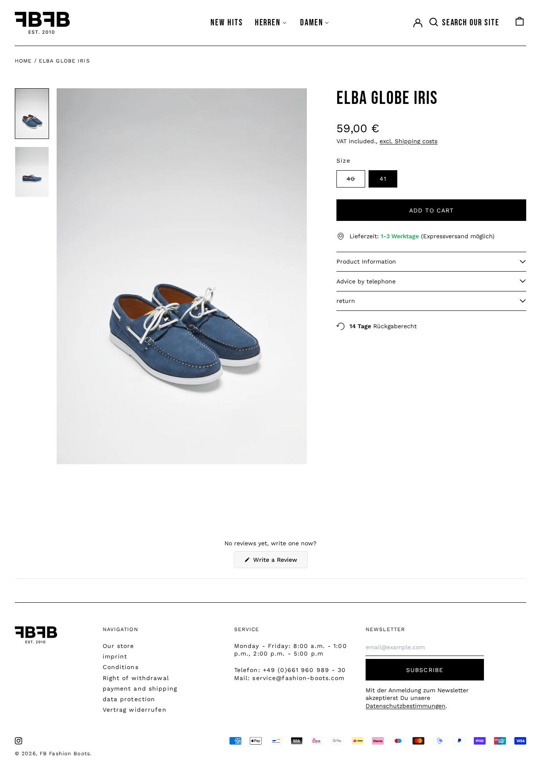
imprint (115, 656)
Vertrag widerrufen (135, 709)
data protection (129, 699)
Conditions (121, 667)
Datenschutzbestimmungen (405, 705)
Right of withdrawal (136, 678)
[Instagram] (18, 741)
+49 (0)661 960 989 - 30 (304, 670)
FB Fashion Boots (65, 754)
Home (23, 61)
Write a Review (279, 562)
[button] (464, 23)
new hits (226, 22)
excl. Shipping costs (408, 141)
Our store (118, 645)
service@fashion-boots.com (298, 678)
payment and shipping (140, 688)
